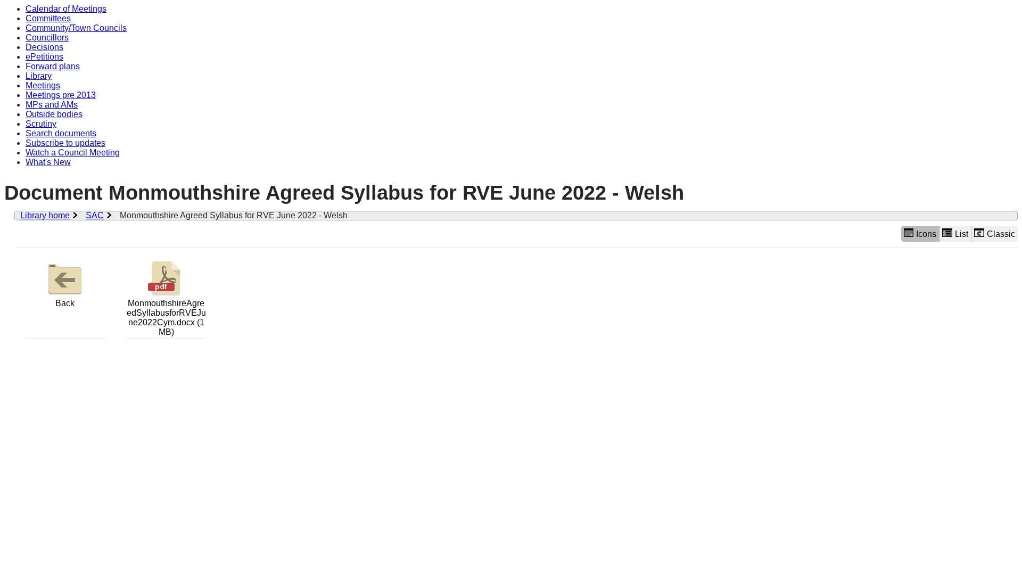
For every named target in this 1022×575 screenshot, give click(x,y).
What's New (48, 162)
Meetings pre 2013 (61, 95)
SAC (95, 215)
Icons (926, 234)
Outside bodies (54, 114)
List (961, 234)
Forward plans (53, 66)
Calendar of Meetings (66, 8)
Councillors (47, 37)
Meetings (43, 85)
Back (65, 303)
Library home (45, 215)
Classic (1001, 234)
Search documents (61, 133)
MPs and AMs (52, 104)
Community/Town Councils (76, 27)
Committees (48, 18)
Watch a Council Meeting (73, 152)
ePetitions (44, 56)
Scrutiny (41, 123)
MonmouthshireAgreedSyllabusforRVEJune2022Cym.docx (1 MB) (166, 317)
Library (39, 75)
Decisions (44, 47)
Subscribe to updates (65, 142)
